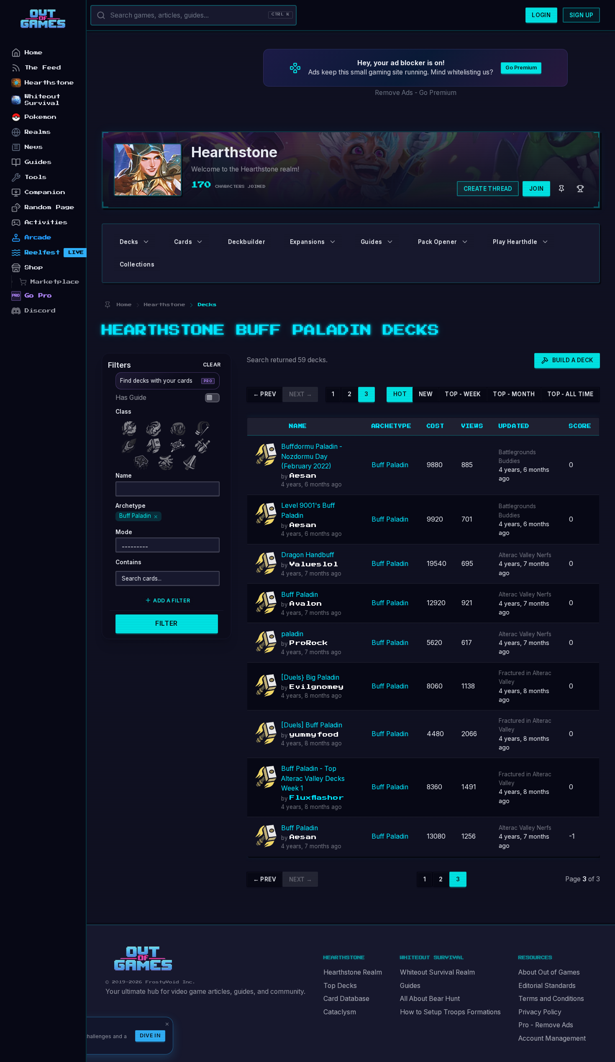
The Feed (43, 67)
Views (472, 426)
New (426, 394)
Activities (46, 222)
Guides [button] (371, 241)
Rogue (204, 443)
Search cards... (141, 578)
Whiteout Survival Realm (437, 972)
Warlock (167, 460)
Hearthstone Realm (352, 972)
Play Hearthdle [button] (515, 241)
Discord (40, 310)
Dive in (150, 1035)
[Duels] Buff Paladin (311, 725)
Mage (131, 443)
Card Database (346, 999)
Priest (180, 443)
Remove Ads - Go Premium (415, 93)
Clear (212, 364)
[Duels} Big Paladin (310, 677)
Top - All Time (570, 394)
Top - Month (514, 394)
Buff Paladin (390, 465)
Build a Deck (573, 360)
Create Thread (488, 188)
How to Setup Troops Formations (450, 1012)
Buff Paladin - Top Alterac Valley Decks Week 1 (313, 778)
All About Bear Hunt (430, 999)
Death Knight (131, 426)
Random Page (49, 207)
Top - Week (463, 394)
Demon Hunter (155, 426)
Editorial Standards (547, 986)
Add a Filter (171, 600)
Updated (514, 426)
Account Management (552, 1038)
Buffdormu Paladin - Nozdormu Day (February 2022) (311, 456)
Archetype (392, 426)
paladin (292, 634)
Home (34, 52)
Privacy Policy (539, 1012)
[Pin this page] (107, 304)
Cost (435, 426)
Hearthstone (49, 82)
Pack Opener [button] (437, 241)
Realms (38, 132)
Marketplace (55, 281)
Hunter (204, 426)
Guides (410, 986)
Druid (180, 426)
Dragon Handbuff (307, 555)
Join (536, 188)
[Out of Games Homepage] (143, 958)
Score (580, 426)
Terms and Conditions (551, 999)
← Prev (264, 394)
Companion (45, 192)
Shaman (143, 460)
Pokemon (40, 117)
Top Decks (340, 986)
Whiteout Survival (42, 99)
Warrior (192, 460)
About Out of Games (549, 972)
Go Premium (521, 67)
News (34, 147)
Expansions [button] (307, 241)
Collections (137, 264)
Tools (36, 177)
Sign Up (581, 15)
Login (541, 15)
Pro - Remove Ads (545, 1025)
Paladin (155, 443)
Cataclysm (339, 1012)
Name (298, 426)
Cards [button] (183, 241)
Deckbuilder (246, 241)
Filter (166, 623)
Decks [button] (129, 241)
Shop (34, 267)
